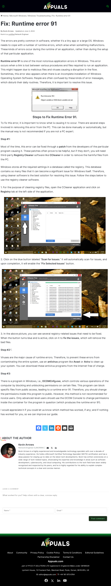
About (10, 552)
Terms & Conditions (72, 552)
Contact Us (68, 557)
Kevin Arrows (7, 31)
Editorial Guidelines (94, 552)
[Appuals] (56, 6)
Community (21, 552)
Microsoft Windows (18, 16)
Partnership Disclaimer (49, 557)
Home (5, 16)
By (2, 31)
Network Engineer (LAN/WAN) (31, 448)
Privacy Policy (37, 552)
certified (11, 34)
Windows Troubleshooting (39, 16)
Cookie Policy (53, 552)
